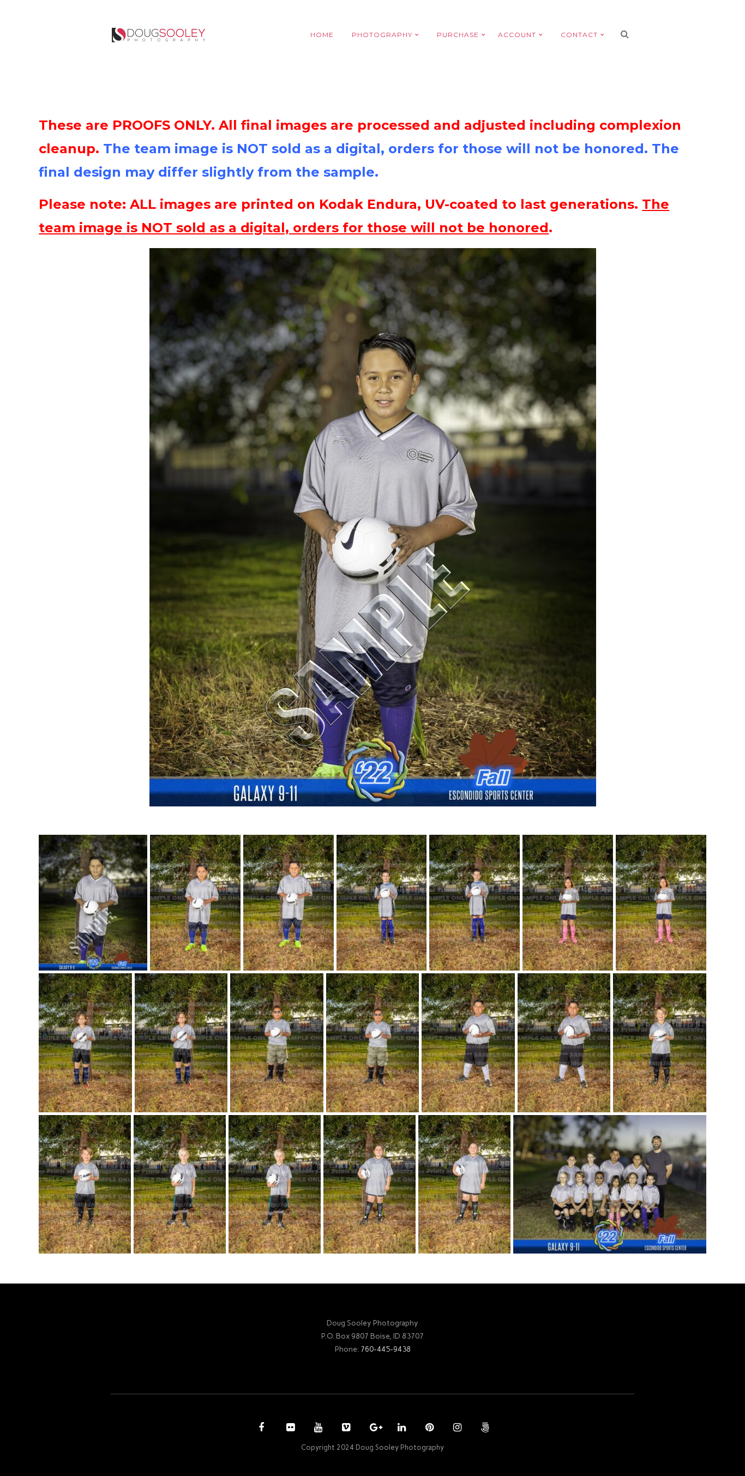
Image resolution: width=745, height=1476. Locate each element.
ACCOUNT (517, 35)
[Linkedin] (400, 1428)
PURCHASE (458, 35)
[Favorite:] (85, 959)
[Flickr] (289, 1428)
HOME (322, 35)
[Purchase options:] (101, 959)
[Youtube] (316, 1428)
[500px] (483, 1428)
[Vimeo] (344, 1428)
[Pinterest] (428, 1428)
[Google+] (372, 1428)
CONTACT (579, 35)
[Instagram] (455, 1428)
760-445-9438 (386, 1349)
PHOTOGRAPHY (382, 35)
